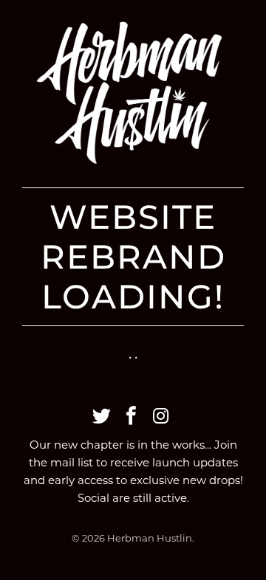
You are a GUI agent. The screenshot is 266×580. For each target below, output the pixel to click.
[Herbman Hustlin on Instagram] (161, 417)
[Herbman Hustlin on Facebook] (131, 417)
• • (133, 357)
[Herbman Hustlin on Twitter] (102, 417)
